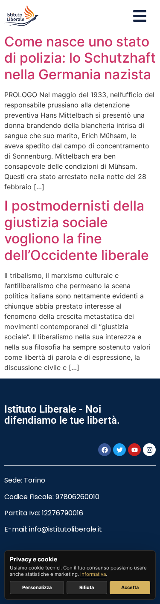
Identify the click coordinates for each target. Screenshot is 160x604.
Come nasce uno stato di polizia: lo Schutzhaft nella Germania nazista (80, 58)
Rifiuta (86, 587)
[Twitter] (119, 449)
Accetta (130, 587)
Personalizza (37, 587)
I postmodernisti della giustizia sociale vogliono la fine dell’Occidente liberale (76, 230)
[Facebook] (104, 449)
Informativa (93, 574)
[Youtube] (134, 449)
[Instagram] (149, 449)
